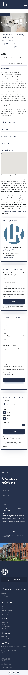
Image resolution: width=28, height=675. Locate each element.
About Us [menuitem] (3, 628)
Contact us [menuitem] (4, 636)
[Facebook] (2, 596)
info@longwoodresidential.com (13, 589)
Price (4, 409)
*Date (4, 333)
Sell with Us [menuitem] (4, 624)
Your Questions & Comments (9, 345)
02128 (24, 211)
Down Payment (7, 415)
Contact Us (5, 257)
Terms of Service (7, 386)
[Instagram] (7, 596)
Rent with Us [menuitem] (4, 622)
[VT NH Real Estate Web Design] (14, 660)
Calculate (14, 431)
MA (11, 211)
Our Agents (11, 257)
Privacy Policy (9, 296)
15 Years (14, 404)
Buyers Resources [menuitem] (5, 626)
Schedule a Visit (19, 317)
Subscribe (14, 302)
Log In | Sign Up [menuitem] (5, 638)
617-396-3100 (8, 250)
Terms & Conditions (6, 667)
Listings (7, 211)
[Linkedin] (4, 596)
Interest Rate (6, 422)
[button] (2, 22)
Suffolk (15, 211)
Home (2, 211)
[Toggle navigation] (25, 5)
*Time (4, 339)
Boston (19, 211)
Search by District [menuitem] (5, 614)
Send (14, 532)
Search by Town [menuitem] (5, 612)
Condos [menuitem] (3, 608)
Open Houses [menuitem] (4, 606)
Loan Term (6, 400)
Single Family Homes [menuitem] (6, 610)
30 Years (7, 404)
